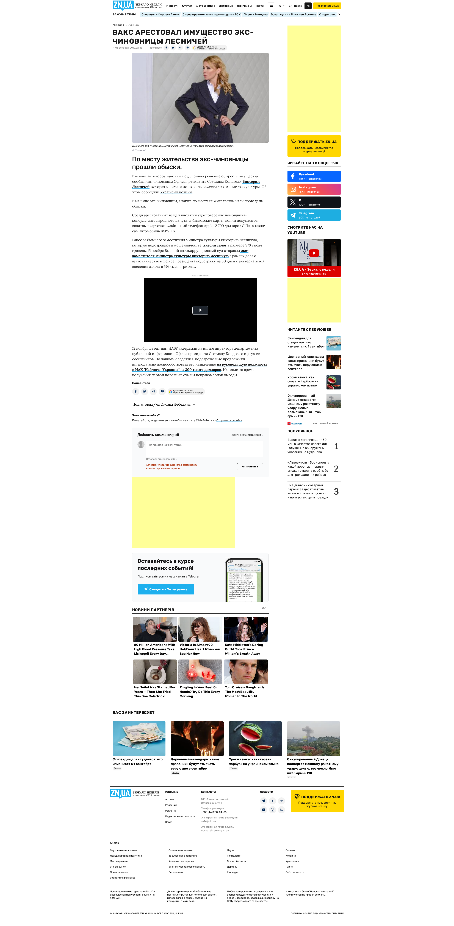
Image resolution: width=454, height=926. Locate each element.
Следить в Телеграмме (168, 589)
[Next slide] (338, 14)
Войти (298, 5)
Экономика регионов (122, 877)
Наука (230, 850)
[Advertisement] (183, 512)
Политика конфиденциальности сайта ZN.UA (317, 913)
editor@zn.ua (221, 830)
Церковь (232, 866)
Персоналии (176, 872)
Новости (172, 5)
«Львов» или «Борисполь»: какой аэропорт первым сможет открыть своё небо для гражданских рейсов (308, 469)
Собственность (295, 872)
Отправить (250, 466)
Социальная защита (180, 850)
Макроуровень (119, 861)
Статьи (187, 5)
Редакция (171, 805)
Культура (232, 872)
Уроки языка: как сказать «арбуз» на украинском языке (302, 381)
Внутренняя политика (123, 850)
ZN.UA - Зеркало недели (314, 269)
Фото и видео (205, 5)
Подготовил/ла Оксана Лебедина (161, 404)
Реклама (170, 810)
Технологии (234, 855)
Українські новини (176, 192)
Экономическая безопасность (186, 866)
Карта (168, 822)
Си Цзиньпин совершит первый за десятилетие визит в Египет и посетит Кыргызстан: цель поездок (308, 491)
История (291, 855)
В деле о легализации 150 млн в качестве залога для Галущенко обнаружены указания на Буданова (307, 446)
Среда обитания (237, 861)
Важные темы (124, 14)
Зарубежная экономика (183, 855)
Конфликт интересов (181, 861)
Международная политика (126, 855)
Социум (290, 850)
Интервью (226, 5)
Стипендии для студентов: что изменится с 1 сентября (306, 342)
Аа (308, 5)
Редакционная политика (180, 816)
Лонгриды (244, 5)
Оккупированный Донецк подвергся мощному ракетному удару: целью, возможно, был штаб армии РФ (304, 406)
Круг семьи (292, 861)
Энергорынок (118, 866)
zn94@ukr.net (209, 821)
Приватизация (119, 872)
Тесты (259, 5)
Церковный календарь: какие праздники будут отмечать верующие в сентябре (305, 363)
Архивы (170, 799)
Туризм (290, 866)
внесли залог (215, 245)
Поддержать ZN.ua (327, 5)
